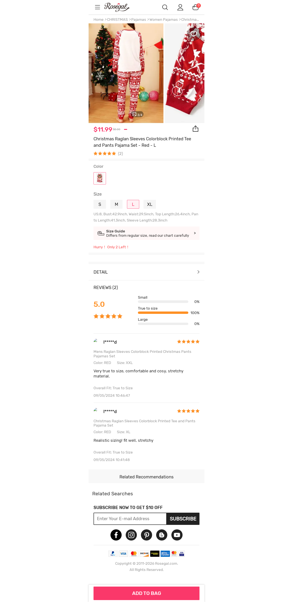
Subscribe (183, 519)
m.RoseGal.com (121, 7)
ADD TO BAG (146, 593)
